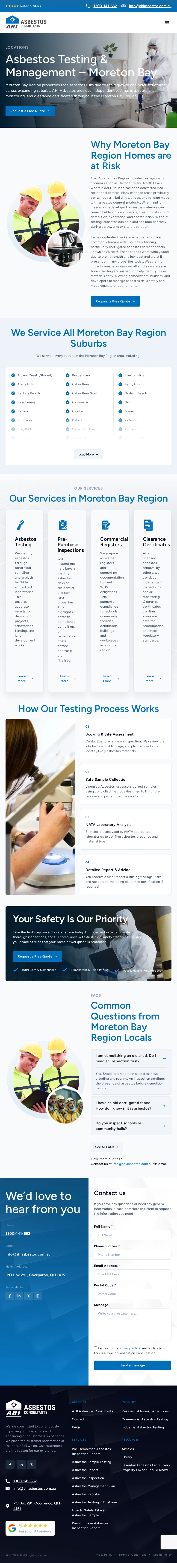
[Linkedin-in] (19, 1296)
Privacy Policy (130, 1348)
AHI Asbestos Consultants (92, 1411)
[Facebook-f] (10, 1296)
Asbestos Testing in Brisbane (94, 1502)
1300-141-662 (18, 1233)
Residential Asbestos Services (145, 1411)
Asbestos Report (85, 1470)
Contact (78, 1419)
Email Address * (107, 1266)
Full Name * (103, 1226)
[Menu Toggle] (167, 22)
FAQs (76, 1427)
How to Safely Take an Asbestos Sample (89, 1512)
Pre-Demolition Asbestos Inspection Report (91, 1451)
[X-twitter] (28, 1296)
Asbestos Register (86, 1494)
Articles (128, 1449)
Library (127, 1457)
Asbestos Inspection (88, 1478)
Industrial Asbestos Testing (143, 1427)
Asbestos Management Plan (93, 1486)
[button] (88, 454)
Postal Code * (105, 1285)
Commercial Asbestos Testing (145, 1419)
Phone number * (107, 1246)
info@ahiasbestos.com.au (132, 1164)
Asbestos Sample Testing (91, 1462)
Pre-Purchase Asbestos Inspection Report (90, 1525)
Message (101, 1305)
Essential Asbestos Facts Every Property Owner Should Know (146, 1467)
